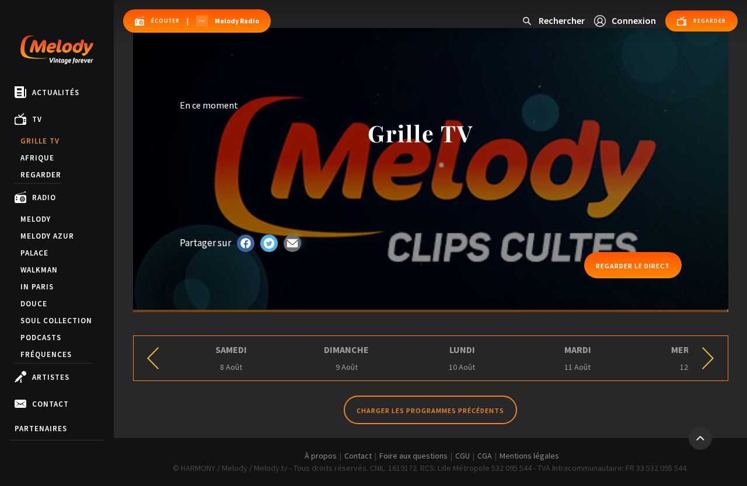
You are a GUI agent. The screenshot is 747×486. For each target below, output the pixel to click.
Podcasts (40, 337)
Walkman (39, 270)
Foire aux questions (413, 455)
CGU (462, 455)
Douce (33, 304)
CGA (484, 455)
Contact (50, 404)
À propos (321, 455)
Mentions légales (529, 455)
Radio (44, 197)
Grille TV (40, 141)
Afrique (37, 158)
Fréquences (46, 354)
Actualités (55, 92)
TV (37, 119)
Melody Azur (47, 236)
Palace (34, 253)
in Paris (37, 287)
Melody (35, 219)
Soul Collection (56, 321)
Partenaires (41, 428)
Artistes (50, 377)
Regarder (40, 175)
